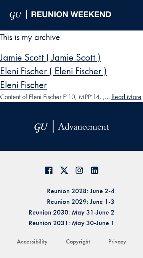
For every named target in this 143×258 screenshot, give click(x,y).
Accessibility (32, 241)
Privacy (117, 241)
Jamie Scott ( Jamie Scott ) (50, 57)
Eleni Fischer (23, 84)
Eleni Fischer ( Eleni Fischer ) (53, 70)
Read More (126, 96)
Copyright (78, 241)
